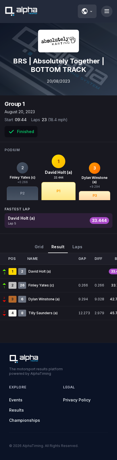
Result (57, 246)
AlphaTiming (32, 446)
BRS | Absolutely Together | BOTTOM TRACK (58, 65)
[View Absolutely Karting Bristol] (58, 41)
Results (16, 410)
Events (15, 399)
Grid (39, 246)
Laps (77, 246)
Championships (24, 420)
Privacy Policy (77, 399)
